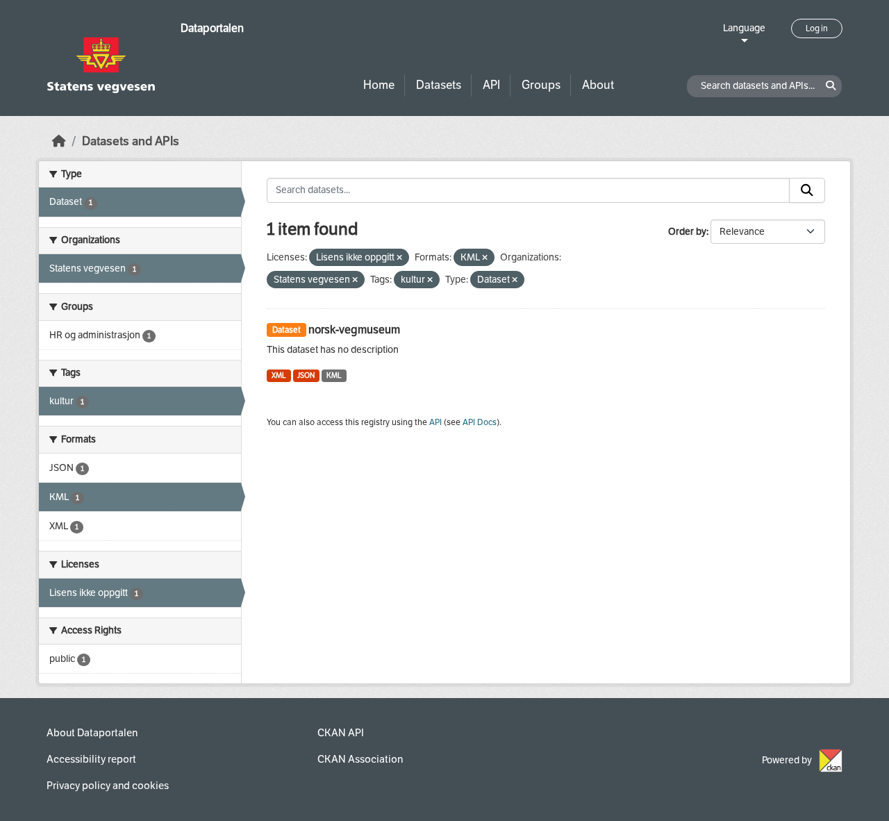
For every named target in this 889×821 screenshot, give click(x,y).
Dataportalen (212, 28)
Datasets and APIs (130, 141)
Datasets (438, 85)
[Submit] (807, 190)
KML (334, 375)
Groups (541, 85)
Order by (687, 232)
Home (378, 85)
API (491, 85)
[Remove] (399, 258)
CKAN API (340, 733)
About (598, 85)
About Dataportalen (92, 733)
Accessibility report (91, 759)
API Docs (480, 422)
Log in (817, 28)
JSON (306, 375)
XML (279, 375)
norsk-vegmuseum (354, 329)
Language (744, 28)
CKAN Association (360, 759)
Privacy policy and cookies (108, 785)
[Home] (59, 141)
